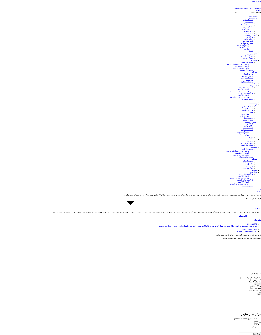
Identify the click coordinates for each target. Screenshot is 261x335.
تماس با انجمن (248, 33)
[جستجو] (236, 12)
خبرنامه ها (249, 80)
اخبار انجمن (249, 54)
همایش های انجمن (247, 62)
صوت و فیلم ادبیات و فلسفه (239, 91)
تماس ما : (257, 220)
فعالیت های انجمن (247, 58)
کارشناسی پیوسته (243, 45)
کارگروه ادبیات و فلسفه (245, 87)
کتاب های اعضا (248, 41)
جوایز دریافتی (244, 29)
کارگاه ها (250, 37)
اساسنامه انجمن (247, 20)
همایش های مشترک (246, 70)
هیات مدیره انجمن (247, 24)
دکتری (246, 49)
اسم (259, 322)
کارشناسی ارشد (243, 47)
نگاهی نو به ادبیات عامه (241, 68)
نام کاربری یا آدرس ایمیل (252, 277)
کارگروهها (253, 85)
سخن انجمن (249, 22)
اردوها (251, 51)
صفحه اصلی (253, 16)
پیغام (259, 332)
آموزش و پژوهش (251, 35)
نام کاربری (257, 286)
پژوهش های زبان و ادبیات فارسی (237, 64)
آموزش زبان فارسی (242, 66)
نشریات (254, 72)
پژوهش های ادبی (247, 76)
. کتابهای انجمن (248, 39)
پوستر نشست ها (247, 99)
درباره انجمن (252, 18)
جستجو (258, 12)
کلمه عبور (257, 280)
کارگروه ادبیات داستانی (245, 93)
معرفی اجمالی (248, 74)
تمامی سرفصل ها (247, 43)
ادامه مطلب (243, 216)
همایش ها (253, 60)
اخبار (255, 53)
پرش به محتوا (256, 1)
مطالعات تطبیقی (247, 78)
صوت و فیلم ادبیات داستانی (239, 97)
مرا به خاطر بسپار (255, 290)
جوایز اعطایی (244, 27)
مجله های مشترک (247, 82)
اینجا (250, 198)
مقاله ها (254, 84)
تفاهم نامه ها (248, 31)
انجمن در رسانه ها (247, 56)
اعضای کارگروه (243, 89)
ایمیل (259, 324)
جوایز (251, 25)
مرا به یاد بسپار (253, 282)
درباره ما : (257, 208)
